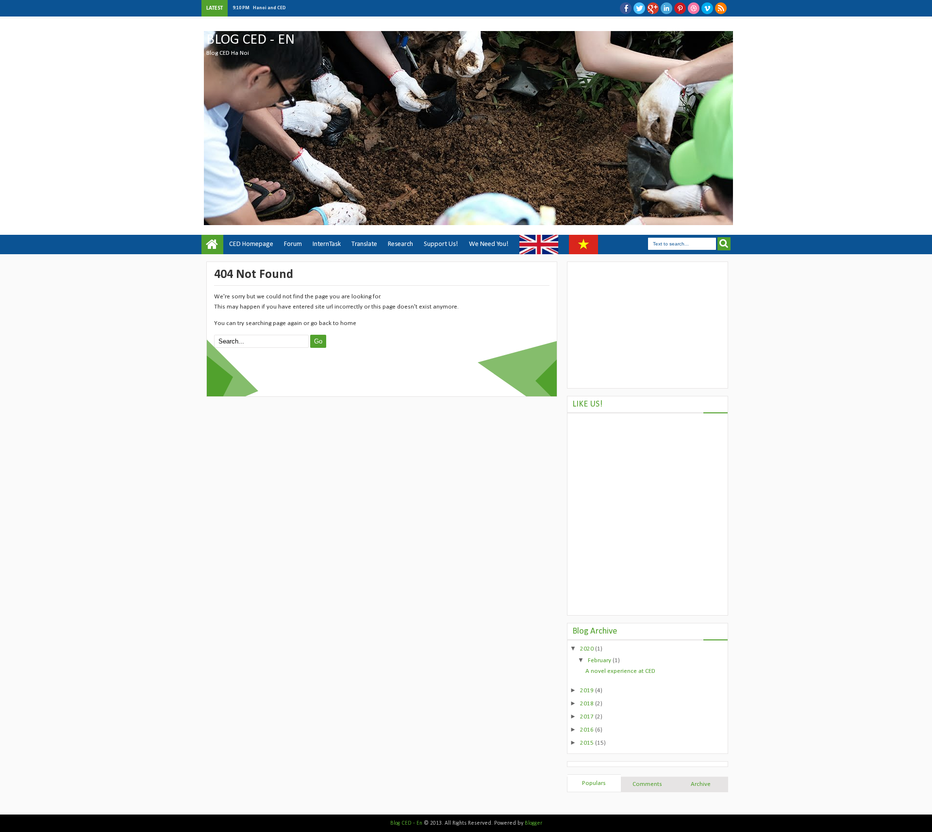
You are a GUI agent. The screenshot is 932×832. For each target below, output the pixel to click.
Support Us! (441, 244)
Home (212, 244)
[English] (539, 244)
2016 (587, 730)
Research (400, 244)
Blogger (533, 823)
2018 (587, 704)
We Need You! (489, 244)
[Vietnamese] (583, 244)
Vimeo (707, 8)
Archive (701, 784)
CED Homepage (251, 244)
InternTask (327, 244)
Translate (364, 244)
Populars (594, 783)
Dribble (693, 8)
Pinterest (680, 8)
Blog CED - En (250, 40)
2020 (587, 649)
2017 (587, 717)
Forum (293, 244)
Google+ (653, 8)
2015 (587, 743)
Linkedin (666, 8)
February (600, 660)
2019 (587, 690)
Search (724, 243)
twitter (639, 8)
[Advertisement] (647, 325)
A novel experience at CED (620, 671)
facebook (626, 8)
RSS (721, 8)
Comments (647, 784)
